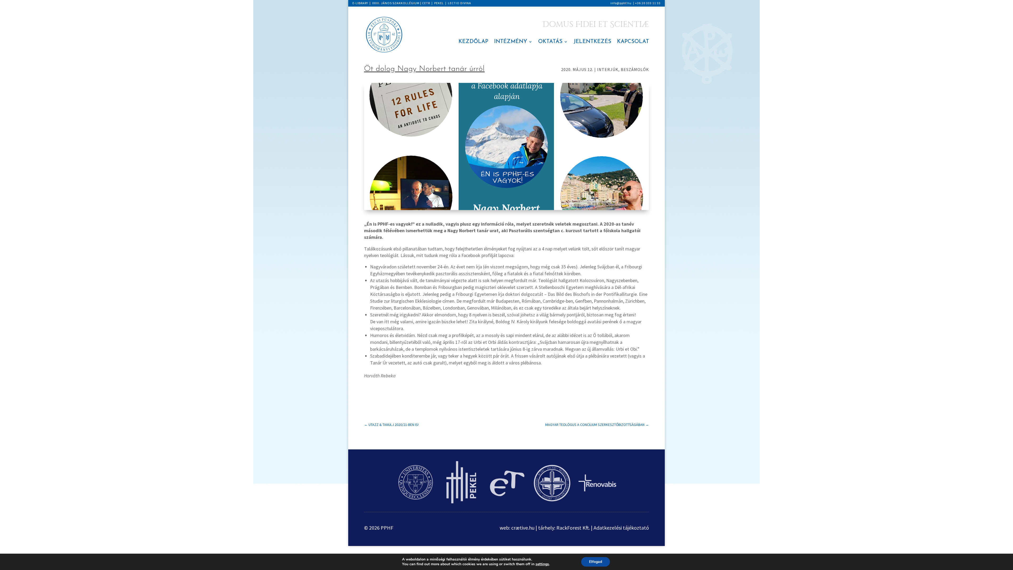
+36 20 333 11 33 (648, 3)
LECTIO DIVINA (459, 3)
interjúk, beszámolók (623, 69)
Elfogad (595, 561)
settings (542, 564)
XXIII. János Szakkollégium (395, 3)
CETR (426, 3)
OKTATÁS (550, 42)
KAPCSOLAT (633, 42)
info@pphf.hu (621, 3)
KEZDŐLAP (473, 42)
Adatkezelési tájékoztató (621, 527)
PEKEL (439, 3)
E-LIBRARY (360, 3)
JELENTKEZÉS (592, 42)
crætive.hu (522, 527)
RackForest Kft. (573, 527)
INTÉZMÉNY (510, 42)
